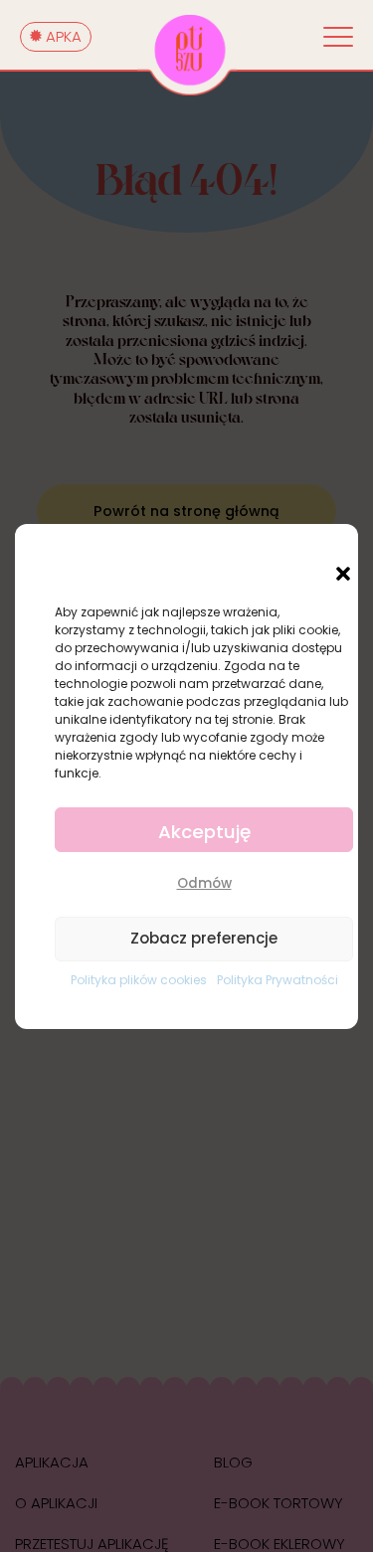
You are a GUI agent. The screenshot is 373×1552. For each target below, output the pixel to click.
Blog (233, 1462)
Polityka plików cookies (139, 979)
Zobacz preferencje (204, 938)
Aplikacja (52, 1462)
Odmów (204, 883)
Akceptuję (204, 831)
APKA (62, 36)
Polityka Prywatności (277, 979)
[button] (343, 574)
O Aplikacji (56, 1502)
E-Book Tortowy (278, 1502)
